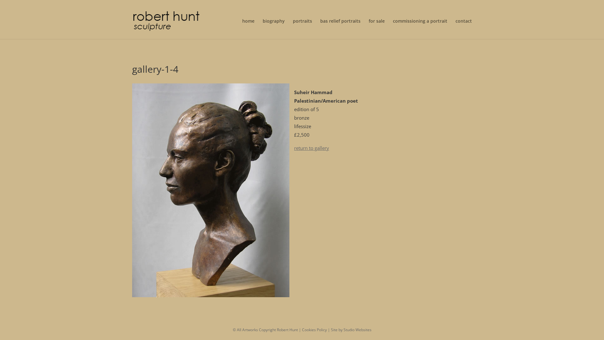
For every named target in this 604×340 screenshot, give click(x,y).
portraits (302, 21)
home (248, 21)
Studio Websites (358, 329)
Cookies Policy (314, 329)
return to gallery (311, 148)
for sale (377, 21)
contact (464, 21)
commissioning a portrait (420, 21)
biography (274, 21)
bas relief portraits (340, 21)
